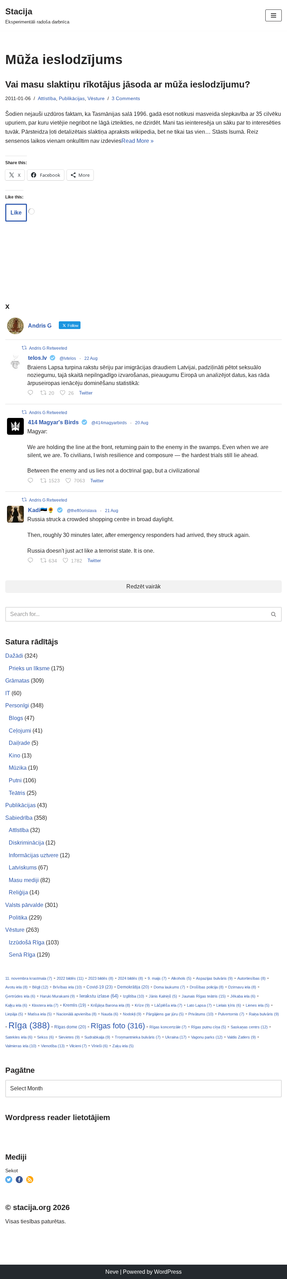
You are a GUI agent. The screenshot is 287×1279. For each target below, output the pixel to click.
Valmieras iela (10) (20, 1046)
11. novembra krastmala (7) (28, 978)
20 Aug (141, 422)
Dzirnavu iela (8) (242, 987)
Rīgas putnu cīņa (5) (208, 1027)
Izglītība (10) (133, 996)
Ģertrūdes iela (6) (20, 996)
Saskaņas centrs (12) (249, 1027)
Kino (14, 756)
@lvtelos (67, 358)
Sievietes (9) (69, 1037)
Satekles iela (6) (19, 1037)
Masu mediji (24, 880)
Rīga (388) (29, 1025)
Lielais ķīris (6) (228, 1005)
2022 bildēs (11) (70, 978)
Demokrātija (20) (133, 987)
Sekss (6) (45, 1037)
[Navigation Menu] (273, 15)
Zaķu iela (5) (123, 1046)
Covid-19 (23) (99, 987)
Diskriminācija (26, 843)
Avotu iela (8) (16, 987)
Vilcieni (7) (78, 1046)
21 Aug (111, 510)
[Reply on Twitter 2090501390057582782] (32, 481)
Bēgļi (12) (40, 987)
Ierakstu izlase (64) (98, 996)
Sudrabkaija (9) (97, 1037)
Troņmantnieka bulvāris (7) (138, 1037)
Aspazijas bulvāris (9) (214, 978)
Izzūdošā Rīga (26, 942)
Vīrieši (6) (99, 1046)
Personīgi (17, 705)
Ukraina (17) (176, 1037)
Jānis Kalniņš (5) (163, 996)
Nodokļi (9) (132, 1014)
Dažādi (14, 656)
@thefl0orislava (82, 510)
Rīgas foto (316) (118, 1025)
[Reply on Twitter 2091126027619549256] (32, 393)
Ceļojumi (20, 731)
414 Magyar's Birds (53, 422)
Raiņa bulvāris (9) (264, 1014)
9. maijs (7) (157, 978)
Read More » (137, 141)
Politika (18, 918)
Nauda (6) (109, 1014)
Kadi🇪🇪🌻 (41, 510)
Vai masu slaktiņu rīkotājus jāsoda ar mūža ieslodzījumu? (127, 84)
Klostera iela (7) (45, 1005)
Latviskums (23, 868)
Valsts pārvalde (24, 905)
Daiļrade (19, 743)
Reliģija (18, 892)
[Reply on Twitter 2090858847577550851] (32, 561)
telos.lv (37, 358)
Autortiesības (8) (251, 978)
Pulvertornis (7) (231, 1014)
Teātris (17, 793)
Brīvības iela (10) (67, 987)
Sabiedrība (19, 818)
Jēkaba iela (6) (242, 996)
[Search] (274, 614)
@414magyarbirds (109, 422)
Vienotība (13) (53, 1046)
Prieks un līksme (29, 668)
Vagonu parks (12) (207, 1037)
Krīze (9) (142, 1005)
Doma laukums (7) (169, 987)
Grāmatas (17, 681)
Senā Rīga (22, 955)
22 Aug (91, 358)
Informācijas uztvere (33, 855)
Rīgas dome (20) (70, 1027)
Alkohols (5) (181, 978)
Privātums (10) (201, 1014)
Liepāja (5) (14, 1014)
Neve (112, 1272)
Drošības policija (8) (207, 987)
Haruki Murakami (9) (57, 996)
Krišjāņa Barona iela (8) (110, 1005)
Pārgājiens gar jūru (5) (165, 1014)
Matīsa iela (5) (40, 1014)
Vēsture (96, 98)
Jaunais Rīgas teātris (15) (204, 996)
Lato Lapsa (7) (199, 1005)
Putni (15, 780)
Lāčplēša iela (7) (168, 1005)
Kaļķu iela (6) (16, 1005)
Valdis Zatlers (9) (241, 1037)
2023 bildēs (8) (100, 978)
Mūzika (18, 768)
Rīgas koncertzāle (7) (168, 1027)
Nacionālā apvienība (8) (76, 1014)
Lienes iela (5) (258, 1005)
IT (7, 693)
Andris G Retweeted (48, 348)
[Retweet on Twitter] (24, 347)
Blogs (16, 718)
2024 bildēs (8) (130, 978)
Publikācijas (72, 98)
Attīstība (47, 98)
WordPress (168, 1272)
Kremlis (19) (74, 1005)
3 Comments (126, 98)
